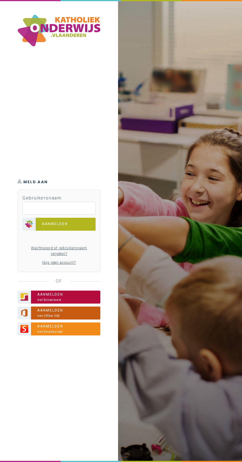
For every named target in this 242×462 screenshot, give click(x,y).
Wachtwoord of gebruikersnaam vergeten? (59, 251)
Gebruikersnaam (41, 198)
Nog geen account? (59, 263)
